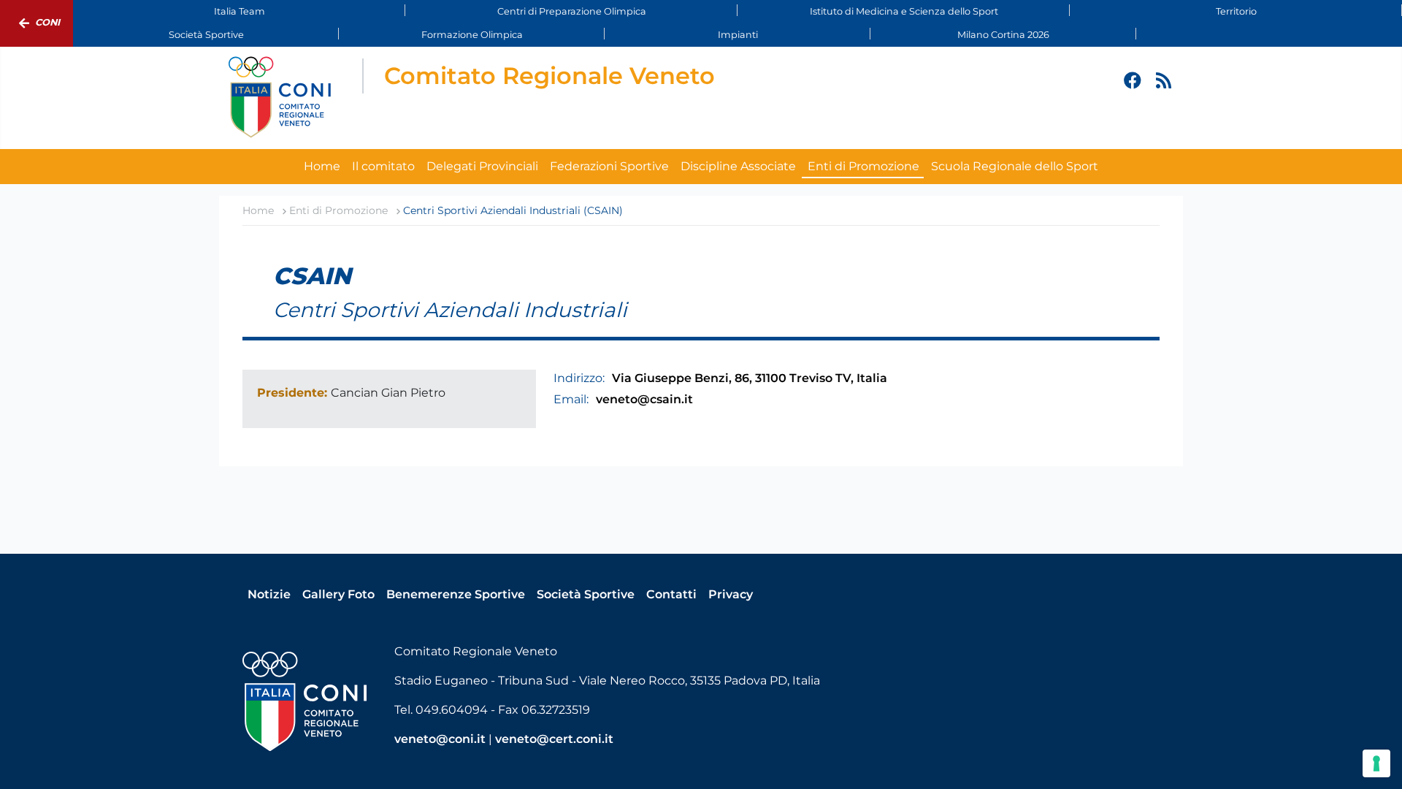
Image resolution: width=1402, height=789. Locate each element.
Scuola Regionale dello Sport (1014, 166)
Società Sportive (206, 34)
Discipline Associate (738, 166)
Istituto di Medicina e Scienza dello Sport (904, 11)
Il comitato (383, 166)
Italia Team (239, 11)
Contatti (671, 594)
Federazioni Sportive (609, 166)
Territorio (1236, 11)
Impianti (738, 34)
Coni (47, 22)
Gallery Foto (338, 594)
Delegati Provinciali (482, 166)
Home (322, 166)
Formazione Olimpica (472, 34)
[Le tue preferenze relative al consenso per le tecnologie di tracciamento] (1376, 763)
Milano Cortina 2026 (1003, 34)
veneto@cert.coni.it (554, 739)
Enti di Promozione (863, 166)
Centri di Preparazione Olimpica (571, 11)
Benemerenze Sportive (455, 594)
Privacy (730, 594)
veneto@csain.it (644, 399)
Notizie (269, 594)
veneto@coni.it (440, 739)
